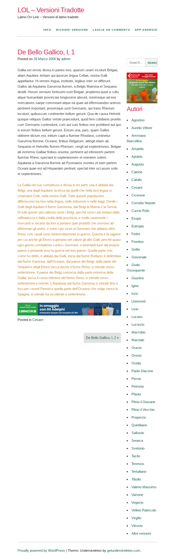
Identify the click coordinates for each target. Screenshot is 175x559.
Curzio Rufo (140, 211)
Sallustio (137, 433)
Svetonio (137, 448)
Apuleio (136, 156)
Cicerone (138, 195)
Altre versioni (141, 533)
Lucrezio (137, 324)
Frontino (137, 242)
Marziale (137, 340)
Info (47, 29)
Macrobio (138, 332)
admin (65, 59)
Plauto (136, 394)
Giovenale (139, 257)
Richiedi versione (72, 29)
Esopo (136, 218)
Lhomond (138, 301)
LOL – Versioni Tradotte (51, 10)
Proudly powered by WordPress (41, 550)
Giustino (137, 278)
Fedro (135, 234)
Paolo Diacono (142, 371)
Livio (134, 309)
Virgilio (136, 518)
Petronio (137, 386)
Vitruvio (137, 526)
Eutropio (137, 226)
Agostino (137, 120)
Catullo (136, 180)
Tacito (135, 456)
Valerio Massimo (143, 487)
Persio (136, 379)
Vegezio (137, 502)
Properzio (138, 417)
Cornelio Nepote (143, 203)
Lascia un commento (111, 29)
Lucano (136, 317)
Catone (136, 172)
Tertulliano (138, 471)
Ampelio (137, 149)
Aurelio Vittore (141, 128)
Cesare (37, 320)
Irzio (134, 293)
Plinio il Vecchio (142, 410)
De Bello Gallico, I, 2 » (102, 338)
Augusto (137, 164)
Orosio (136, 355)
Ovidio (136, 363)
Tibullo (136, 479)
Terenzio (137, 464)
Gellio (135, 249)
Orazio (136, 348)
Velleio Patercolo (143, 510)
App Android (146, 29)
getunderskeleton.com (123, 550)
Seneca (137, 440)
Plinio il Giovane (143, 402)
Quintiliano (139, 425)
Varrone (137, 495)
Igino (135, 286)
